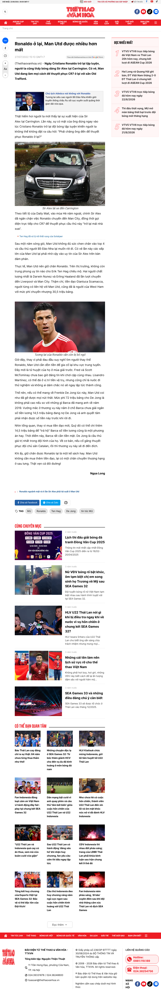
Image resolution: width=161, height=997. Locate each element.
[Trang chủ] (5, 22)
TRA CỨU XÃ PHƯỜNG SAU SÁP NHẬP (112, 2)
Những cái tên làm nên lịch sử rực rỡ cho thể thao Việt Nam (82, 662)
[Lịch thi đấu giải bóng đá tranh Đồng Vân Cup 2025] (38, 545)
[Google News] (85, 58)
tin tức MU (87, 511)
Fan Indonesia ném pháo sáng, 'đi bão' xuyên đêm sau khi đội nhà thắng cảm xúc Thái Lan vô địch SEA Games (92, 901)
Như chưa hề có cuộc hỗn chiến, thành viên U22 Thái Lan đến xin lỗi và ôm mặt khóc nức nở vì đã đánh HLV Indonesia (92, 807)
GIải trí (117, 22)
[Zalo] (156, 11)
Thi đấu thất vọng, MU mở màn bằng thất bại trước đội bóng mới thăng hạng (139, 112)
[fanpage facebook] (137, 11)
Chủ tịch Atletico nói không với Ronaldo (67, 93)
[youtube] (143, 11)
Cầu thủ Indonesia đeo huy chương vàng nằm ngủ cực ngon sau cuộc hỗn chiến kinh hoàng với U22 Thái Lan (60, 901)
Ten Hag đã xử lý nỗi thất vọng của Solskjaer (41, 236)
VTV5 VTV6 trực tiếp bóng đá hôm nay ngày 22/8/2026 (138, 95)
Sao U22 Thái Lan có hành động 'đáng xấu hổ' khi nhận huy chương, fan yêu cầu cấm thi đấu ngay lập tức (59, 854)
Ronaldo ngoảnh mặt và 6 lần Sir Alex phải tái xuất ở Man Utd (49, 491)
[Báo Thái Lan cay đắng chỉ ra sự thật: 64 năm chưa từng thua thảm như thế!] (28, 739)
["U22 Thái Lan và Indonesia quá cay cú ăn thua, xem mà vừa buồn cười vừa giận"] (28, 833)
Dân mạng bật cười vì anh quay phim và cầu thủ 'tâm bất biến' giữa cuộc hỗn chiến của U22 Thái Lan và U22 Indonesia (59, 807)
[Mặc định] (5, 69)
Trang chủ (7, 28)
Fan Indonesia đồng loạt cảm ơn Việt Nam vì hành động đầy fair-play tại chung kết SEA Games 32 (27, 805)
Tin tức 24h (35, 22)
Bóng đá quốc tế (80, 22)
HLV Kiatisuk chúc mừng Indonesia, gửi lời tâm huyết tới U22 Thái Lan (91, 756)
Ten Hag (56, 511)
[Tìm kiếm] (5, 11)
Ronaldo (41, 511)
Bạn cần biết (145, 22)
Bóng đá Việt (62, 22)
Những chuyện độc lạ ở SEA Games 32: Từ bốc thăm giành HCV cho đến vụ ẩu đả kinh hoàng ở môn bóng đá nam (59, 760)
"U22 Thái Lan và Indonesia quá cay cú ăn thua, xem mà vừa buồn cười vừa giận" (27, 850)
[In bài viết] (5, 56)
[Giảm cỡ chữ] (5, 75)
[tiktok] (149, 11)
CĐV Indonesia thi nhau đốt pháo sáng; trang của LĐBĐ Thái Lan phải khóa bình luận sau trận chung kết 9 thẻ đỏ (91, 854)
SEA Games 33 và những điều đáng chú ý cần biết (84, 695)
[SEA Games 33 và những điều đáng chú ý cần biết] (38, 701)
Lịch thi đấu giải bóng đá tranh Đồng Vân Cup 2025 (85, 540)
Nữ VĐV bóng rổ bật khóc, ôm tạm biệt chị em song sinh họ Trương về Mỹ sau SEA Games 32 (85, 579)
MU (29, 511)
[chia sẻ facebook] (5, 48)
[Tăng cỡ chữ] (5, 63)
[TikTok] (157, 2)
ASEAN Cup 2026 (18, 22)
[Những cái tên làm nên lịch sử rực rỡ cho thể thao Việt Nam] (38, 665)
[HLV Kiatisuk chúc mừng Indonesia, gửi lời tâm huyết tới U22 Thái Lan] (92, 739)
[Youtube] (152, 2)
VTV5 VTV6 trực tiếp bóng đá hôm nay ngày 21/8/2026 (138, 128)
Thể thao (48, 22)
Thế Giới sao (129, 22)
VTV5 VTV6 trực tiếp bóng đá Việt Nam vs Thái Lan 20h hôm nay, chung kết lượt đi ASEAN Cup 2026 (138, 57)
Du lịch (106, 22)
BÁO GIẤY (88, 2)
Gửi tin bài (138, 2)
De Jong (71, 511)
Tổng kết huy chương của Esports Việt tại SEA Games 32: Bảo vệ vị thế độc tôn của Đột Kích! (27, 899)
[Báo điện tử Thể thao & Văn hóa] (81, 11)
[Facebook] (146, 2)
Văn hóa (96, 22)
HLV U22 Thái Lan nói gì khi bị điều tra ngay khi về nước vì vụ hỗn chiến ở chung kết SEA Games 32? (84, 622)
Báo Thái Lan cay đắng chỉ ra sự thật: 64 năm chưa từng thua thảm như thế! (28, 756)
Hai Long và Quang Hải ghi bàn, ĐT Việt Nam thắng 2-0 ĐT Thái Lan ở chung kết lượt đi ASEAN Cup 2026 (139, 77)
